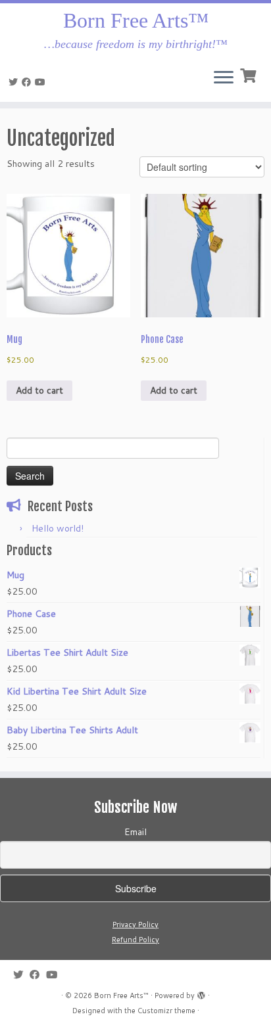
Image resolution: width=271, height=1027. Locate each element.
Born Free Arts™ (136, 20)
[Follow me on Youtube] (42, 82)
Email (135, 831)
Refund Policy (135, 939)
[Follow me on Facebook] (28, 82)
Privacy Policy (135, 924)
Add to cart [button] (39, 390)
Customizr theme (166, 1010)
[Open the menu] (224, 78)
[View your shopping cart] (249, 74)
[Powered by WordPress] (201, 992)
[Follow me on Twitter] (15, 82)
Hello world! (58, 528)
